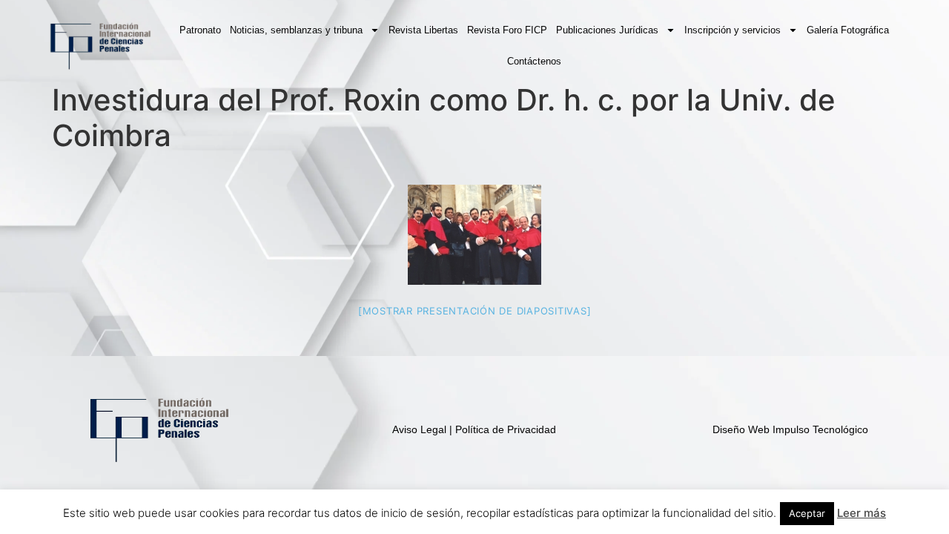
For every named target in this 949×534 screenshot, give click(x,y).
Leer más (861, 513)
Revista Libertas (423, 30)
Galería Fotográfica (848, 30)
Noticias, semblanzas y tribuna (296, 30)
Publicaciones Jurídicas (607, 30)
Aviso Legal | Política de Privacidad (474, 429)
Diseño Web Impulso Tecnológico (790, 429)
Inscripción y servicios (732, 30)
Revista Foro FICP (507, 30)
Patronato (200, 30)
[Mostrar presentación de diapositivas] (475, 311)
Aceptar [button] (807, 513)
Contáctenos (534, 61)
